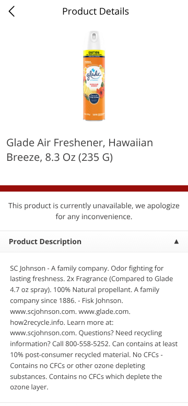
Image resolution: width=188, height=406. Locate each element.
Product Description (45, 242)
